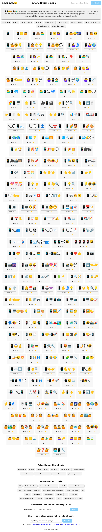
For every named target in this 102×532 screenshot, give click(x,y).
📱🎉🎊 (33, 149)
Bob (20, 486)
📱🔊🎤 (43, 276)
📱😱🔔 (16, 346)
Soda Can (73, 494)
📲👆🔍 (33, 369)
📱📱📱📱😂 (84, 242)
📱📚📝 (86, 218)
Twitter (34, 524)
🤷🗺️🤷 (76, 427)
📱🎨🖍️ (33, 161)
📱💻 (12, 207)
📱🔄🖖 (10, 276)
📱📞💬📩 (69, 230)
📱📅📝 (88, 207)
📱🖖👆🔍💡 (88, 288)
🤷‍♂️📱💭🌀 (47, 91)
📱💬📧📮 (33, 195)
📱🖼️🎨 (39, 311)
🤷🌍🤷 (92, 404)
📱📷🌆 (10, 265)
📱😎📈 (31, 334)
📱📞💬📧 (49, 230)
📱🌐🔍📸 (65, 137)
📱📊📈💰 (51, 218)
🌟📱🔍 (31, 103)
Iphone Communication (92, 22)
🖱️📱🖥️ (26, 404)
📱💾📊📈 (69, 207)
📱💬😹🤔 (73, 195)
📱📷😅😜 (29, 265)
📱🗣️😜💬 (12, 323)
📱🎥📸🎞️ (14, 161)
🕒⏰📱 (35, 392)
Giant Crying (49, 498)
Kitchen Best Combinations (48, 486)
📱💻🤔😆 (49, 207)
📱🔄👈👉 (90, 265)
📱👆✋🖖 (47, 172)
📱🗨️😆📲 (33, 323)
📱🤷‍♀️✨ (35, 56)
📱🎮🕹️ (90, 161)
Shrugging (38, 22)
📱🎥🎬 (86, 149)
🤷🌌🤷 (76, 404)
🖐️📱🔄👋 (86, 392)
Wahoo (27, 494)
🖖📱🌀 (10, 404)
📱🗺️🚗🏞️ (53, 323)
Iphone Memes (49, 22)
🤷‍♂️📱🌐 (12, 91)
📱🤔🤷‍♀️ (55, 33)
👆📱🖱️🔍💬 (35, 114)
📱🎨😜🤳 (51, 161)
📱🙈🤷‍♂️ (38, 33)
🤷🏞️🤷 (10, 427)
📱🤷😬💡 (35, 45)
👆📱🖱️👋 (12, 114)
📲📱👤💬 (18, 380)
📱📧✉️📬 (16, 242)
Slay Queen (37, 494)
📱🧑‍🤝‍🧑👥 (35, 357)
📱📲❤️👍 (73, 253)
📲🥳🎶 (86, 380)
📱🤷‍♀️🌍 (90, 45)
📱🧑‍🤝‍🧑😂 (51, 357)
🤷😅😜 (92, 427)
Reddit (63, 524)
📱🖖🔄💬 (33, 299)
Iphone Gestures (76, 22)
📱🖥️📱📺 (53, 299)
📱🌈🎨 (88, 126)
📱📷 (90, 253)
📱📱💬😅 (61, 242)
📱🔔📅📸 (29, 288)
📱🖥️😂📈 (90, 299)
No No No (63, 486)
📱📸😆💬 (69, 265)
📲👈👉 (49, 369)
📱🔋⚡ (59, 276)
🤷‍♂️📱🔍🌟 (67, 91)
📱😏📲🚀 (49, 334)
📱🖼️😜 (88, 311)
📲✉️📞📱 (16, 392)
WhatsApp (76, 524)
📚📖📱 (92, 114)
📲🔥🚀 (53, 380)
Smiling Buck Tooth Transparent (53, 490)
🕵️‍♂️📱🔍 (51, 392)
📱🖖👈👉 (12, 299)
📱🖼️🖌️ (55, 311)
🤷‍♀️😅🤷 (76, 438)
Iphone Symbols (63, 22)
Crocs (58, 498)
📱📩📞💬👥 (39, 242)
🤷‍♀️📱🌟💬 (35, 80)
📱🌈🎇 (71, 126)
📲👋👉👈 (67, 369)
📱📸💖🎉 (49, 265)
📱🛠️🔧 (49, 346)
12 (83, 490)
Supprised (59, 494)
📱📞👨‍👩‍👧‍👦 (31, 230)
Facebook (41, 524)
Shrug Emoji (6, 22)
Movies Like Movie (30, 486)
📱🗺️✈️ (71, 323)
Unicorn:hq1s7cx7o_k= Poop (73, 498)
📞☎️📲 (55, 126)
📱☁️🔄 (16, 369)
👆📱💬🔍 (65, 103)
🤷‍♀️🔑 (61, 438)
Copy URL (67, 521)
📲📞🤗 (86, 369)
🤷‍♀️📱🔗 (90, 80)
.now (8, 3)
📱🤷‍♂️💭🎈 (65, 56)
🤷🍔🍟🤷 (18, 415)
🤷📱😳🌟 (14, 80)
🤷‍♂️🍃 (90, 438)
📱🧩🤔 (88, 357)
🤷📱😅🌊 (20, 68)
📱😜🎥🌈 (69, 334)
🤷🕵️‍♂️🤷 (59, 427)
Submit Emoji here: (30, 509)
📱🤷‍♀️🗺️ (18, 56)
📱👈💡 (86, 172)
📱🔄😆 (26, 276)
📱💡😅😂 (88, 184)
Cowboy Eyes (48, 494)
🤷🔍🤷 (43, 427)
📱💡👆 (33, 184)
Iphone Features (26, 22)
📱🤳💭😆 (84, 346)
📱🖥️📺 (71, 299)
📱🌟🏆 (16, 149)
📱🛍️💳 (33, 346)
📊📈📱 (75, 114)
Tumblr (69, 524)
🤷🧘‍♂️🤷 (47, 438)
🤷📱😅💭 (41, 68)
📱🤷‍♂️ (49, 56)
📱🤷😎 (91, 33)
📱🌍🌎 (14, 137)
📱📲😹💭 (53, 253)
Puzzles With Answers (76, 486)
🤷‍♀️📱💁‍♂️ (53, 80)
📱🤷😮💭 (55, 45)
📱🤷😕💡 (14, 45)
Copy (7, 38)
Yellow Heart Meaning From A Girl (29, 490)
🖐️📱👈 (67, 392)
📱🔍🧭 (76, 276)
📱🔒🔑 (92, 276)
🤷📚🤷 (26, 427)
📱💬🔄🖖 (53, 195)
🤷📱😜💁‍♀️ (82, 68)
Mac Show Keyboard (26, 498)
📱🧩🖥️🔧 (69, 357)
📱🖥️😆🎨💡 (18, 311)
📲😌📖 (69, 380)
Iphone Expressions (58, 26)
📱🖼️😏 (71, 311)
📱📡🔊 (88, 230)
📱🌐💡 (31, 137)
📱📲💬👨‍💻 (33, 253)
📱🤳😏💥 (16, 357)
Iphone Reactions (43, 26)
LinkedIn (49, 524)
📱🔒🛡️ (10, 288)
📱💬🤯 (92, 195)
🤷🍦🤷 (37, 415)
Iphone (15, 22)
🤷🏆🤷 (69, 415)
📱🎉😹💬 (51, 149)
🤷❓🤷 (43, 450)
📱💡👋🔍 (51, 184)
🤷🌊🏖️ (59, 404)
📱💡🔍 (69, 184)
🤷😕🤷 (14, 438)
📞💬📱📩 (16, 126)
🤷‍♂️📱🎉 (29, 91)
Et (66, 494)
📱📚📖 (69, 218)
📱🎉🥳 (69, 149)
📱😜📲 (88, 334)
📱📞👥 (14, 230)
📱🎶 (14, 172)
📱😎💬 (14, 334)
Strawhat (39, 498)
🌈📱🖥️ (14, 103)
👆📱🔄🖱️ (86, 103)
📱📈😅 (33, 218)
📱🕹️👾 (47, 288)
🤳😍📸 (43, 404)
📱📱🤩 (14, 253)
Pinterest (57, 524)
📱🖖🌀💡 (65, 288)
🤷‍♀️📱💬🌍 (71, 80)
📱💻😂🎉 (29, 207)
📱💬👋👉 (12, 195)
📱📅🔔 (16, 218)
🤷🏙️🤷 (86, 415)
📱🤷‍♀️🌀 (73, 45)
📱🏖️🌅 (29, 172)
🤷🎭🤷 (53, 415)
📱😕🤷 (22, 33)
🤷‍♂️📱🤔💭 (88, 91)
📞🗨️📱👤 (37, 126)
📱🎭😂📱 (71, 161)
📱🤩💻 (65, 346)
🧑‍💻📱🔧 (59, 450)
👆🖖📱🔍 (57, 114)
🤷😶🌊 (30, 438)
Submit (74, 509)
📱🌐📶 (47, 137)
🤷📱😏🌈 (61, 68)
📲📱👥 (37, 380)
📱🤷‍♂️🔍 (84, 56)
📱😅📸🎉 (90, 323)
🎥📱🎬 (47, 103)
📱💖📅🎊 (14, 184)
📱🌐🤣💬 (86, 137)
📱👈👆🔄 (67, 172)
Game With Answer (73, 490)
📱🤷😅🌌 (73, 33)
